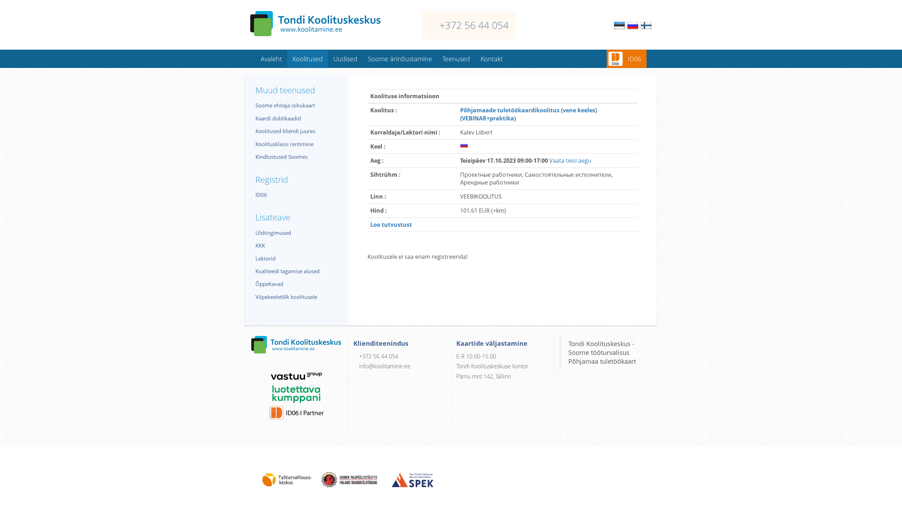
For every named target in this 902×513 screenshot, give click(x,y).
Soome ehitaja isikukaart (285, 105)
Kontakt (492, 59)
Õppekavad (269, 283)
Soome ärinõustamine (400, 59)
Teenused (456, 59)
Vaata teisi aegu (570, 160)
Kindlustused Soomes (281, 156)
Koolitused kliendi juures (285, 130)
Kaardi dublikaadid (278, 118)
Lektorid (265, 258)
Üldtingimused (273, 232)
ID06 (634, 59)
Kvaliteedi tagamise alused (287, 271)
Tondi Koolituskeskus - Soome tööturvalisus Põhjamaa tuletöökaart (602, 352)
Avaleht (271, 59)
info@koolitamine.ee (384, 366)
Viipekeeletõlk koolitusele (286, 296)
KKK (260, 245)
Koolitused (307, 59)
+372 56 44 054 (474, 25)
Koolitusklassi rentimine (284, 144)
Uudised (345, 59)
